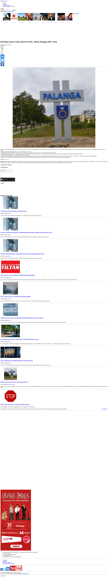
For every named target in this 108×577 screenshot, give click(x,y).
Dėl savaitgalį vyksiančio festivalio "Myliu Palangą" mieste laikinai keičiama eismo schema (19, 339)
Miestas (9, 213)
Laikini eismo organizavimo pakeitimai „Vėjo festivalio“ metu (13, 211)
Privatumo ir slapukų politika (8, 563)
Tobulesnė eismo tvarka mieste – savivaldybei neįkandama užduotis (15, 404)
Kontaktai (5, 4)
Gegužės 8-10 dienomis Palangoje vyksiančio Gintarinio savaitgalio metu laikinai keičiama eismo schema (22, 253)
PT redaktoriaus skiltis (31, 406)
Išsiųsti (2, 183)
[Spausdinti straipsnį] (2, 53)
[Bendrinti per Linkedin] (2, 57)
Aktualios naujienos (11, 384)
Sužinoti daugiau (25, 573)
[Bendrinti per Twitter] (2, 61)
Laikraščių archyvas (7, 5)
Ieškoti (14, 10)
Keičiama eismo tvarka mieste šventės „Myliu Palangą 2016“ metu (14, 382)
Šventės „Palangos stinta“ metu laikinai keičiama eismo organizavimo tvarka (16, 360)
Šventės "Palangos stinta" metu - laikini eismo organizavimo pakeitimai (15, 296)
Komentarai (105, 408)
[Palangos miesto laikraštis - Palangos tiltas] (3, 1)
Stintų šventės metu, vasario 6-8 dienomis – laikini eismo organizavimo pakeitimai (17, 275)
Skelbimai (5, 561)
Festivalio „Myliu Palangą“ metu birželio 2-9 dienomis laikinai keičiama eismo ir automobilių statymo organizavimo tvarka (26, 232)
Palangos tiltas (11, 11)
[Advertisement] (54, 31)
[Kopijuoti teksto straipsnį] (2, 50)
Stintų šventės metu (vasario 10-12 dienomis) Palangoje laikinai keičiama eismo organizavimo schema (21, 317)
